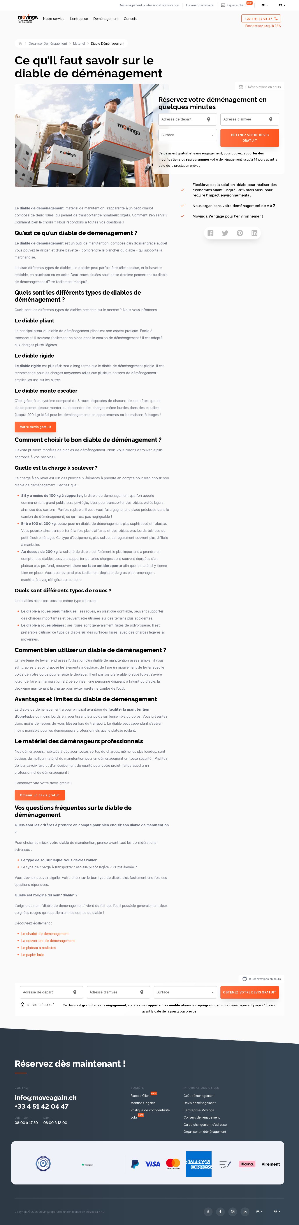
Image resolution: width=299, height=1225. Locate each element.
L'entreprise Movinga (199, 1110)
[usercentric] (208, 1211)
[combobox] (182, 119)
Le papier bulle (32, 954)
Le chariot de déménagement (45, 933)
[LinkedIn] (245, 1211)
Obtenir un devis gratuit (40, 795)
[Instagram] (232, 1211)
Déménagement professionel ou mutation (149, 5)
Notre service (54, 18)
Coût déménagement (199, 1096)
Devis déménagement (200, 1103)
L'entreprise (79, 18)
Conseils (130, 18)
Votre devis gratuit (35, 427)
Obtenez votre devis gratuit (250, 137)
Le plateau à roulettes (38, 947)
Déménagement (106, 18)
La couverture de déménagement (48, 940)
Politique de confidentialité (150, 1110)
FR (263, 5)
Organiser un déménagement (205, 1131)
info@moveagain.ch (46, 1097)
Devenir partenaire (200, 5)
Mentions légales (143, 1103)
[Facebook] (220, 1211)
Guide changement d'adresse (205, 1124)
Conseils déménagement (202, 1117)
